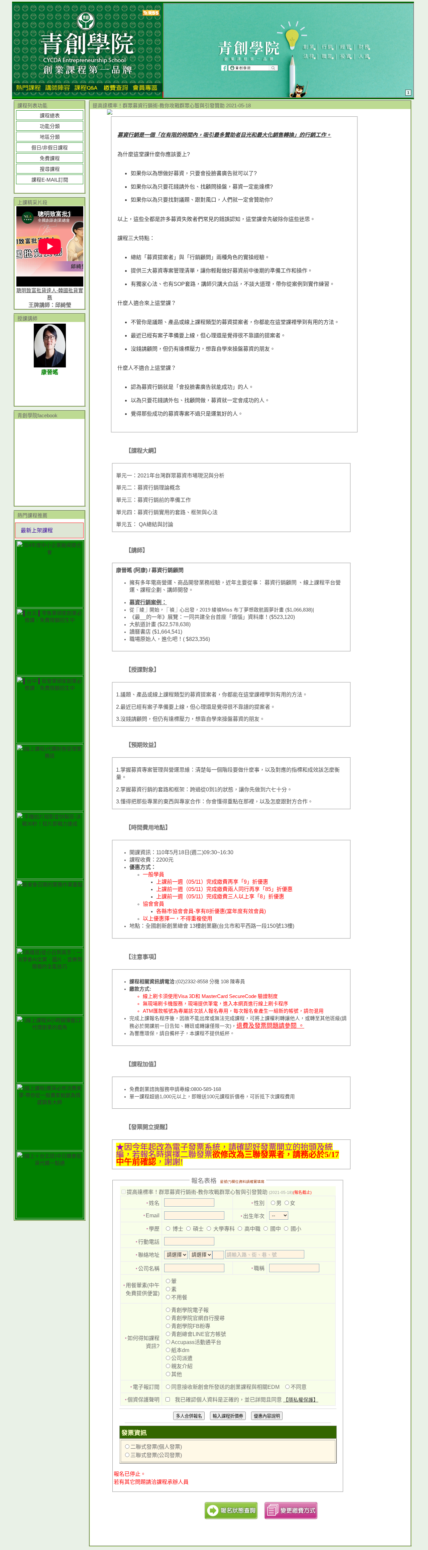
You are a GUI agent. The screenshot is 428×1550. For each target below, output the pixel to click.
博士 (177, 1229)
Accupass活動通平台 (196, 1342)
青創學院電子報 (190, 1310)
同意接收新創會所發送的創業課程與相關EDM (225, 1387)
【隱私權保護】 (300, 1400)
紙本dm (180, 1350)
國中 (275, 1229)
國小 (295, 1229)
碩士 (198, 1229)
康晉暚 (49, 372)
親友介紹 (182, 1366)
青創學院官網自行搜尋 (198, 1318)
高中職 (251, 1229)
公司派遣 (182, 1358)
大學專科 (223, 1229)
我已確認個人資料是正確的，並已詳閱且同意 (246, 1400)
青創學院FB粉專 (190, 1326)
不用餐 (179, 1297)
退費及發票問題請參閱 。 (270, 1025)
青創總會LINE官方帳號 (198, 1334)
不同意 (299, 1387)
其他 (176, 1374)
